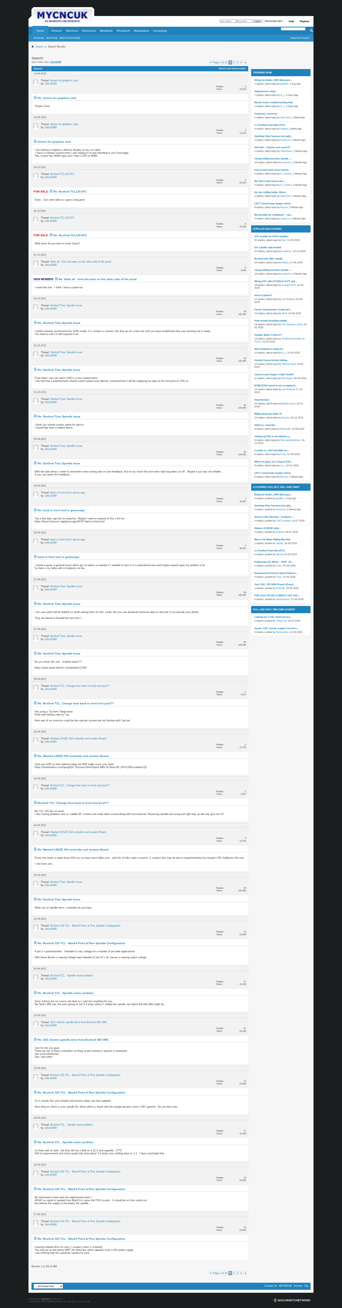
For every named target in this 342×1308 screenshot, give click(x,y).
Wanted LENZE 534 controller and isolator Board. (78, 738)
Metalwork (106, 30)
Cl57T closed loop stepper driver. (272, 203)
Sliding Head (289, 364)
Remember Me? (274, 21)
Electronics (89, 30)
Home (40, 30)
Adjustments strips (265, 91)
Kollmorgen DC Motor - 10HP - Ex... (274, 562)
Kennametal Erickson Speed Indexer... (275, 573)
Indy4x (285, 262)
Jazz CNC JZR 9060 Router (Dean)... (274, 584)
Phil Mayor (287, 378)
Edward (280, 532)
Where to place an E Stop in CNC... (273, 461)
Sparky (284, 128)
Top (306, 1285)
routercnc (287, 162)
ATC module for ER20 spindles (271, 236)
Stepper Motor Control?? (268, 335)
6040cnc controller (265, 425)
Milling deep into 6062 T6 (268, 414)
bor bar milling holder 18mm (270, 192)
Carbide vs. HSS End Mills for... (271, 450)
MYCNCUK (285, 1285)
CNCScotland (283, 520)
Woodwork (123, 30)
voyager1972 (289, 285)
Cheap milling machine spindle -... (273, 158)
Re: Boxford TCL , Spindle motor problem (65, 993)
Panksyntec (282, 632)
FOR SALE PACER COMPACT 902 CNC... (277, 595)
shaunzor (285, 140)
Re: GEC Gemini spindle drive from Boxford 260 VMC (73, 1039)
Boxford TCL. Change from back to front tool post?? (80, 685)
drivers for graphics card (64, 80)
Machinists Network (292, 1300)
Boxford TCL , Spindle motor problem (71, 975)
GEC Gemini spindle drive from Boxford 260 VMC (78, 1022)
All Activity (38, 38)
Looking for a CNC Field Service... (273, 617)
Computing (160, 30)
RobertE (280, 588)
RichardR (285, 429)
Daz (284, 240)
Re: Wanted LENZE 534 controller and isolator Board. (73, 756)
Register (305, 21)
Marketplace (141, 30)
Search (39, 46)
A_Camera (286, 173)
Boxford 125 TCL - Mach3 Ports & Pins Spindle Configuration (85, 925)
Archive (298, 1285)
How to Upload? (263, 295)
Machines (72, 30)
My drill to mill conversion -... (270, 181)
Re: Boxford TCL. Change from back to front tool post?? (76, 703)
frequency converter (265, 113)
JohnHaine (286, 151)
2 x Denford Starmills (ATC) (269, 125)
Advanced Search (300, 38)
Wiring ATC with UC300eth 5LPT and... (275, 281)
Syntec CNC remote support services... (276, 628)
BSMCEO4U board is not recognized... (275, 385)
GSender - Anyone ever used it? (272, 147)
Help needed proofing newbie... (271, 320)
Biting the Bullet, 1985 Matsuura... (273, 80)
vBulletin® (45, 1299)
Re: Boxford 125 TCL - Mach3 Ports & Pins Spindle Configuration (81, 943)
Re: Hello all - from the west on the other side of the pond (98, 279)
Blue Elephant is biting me (268, 349)
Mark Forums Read (70, 38)
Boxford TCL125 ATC (62, 174)
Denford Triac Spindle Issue (66, 305)
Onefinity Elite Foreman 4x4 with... (273, 136)
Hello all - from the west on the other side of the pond (80, 261)
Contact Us (270, 1285)
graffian (284, 84)
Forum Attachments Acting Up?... (273, 309)
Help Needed (261, 399)
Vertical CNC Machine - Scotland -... (274, 517)
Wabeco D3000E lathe (266, 528)
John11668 (50, 83)
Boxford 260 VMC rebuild (268, 258)
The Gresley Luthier (292, 324)
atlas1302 (285, 117)
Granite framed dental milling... (271, 360)
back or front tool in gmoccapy (67, 492)
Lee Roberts (288, 299)
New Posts (52, 38)
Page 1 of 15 (220, 62)
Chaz (283, 454)
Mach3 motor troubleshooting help (273, 102)
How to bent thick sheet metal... (271, 170)
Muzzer (284, 207)
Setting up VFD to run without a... (272, 436)
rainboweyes (283, 599)
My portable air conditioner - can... (273, 214)
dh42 (284, 313)
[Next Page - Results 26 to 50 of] (245, 63)
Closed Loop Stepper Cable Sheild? (274, 374)
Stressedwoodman (290, 440)
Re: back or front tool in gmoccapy (61, 510)
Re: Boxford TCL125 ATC (70, 191)
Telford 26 (281, 620)
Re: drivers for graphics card (57, 98)
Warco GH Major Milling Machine (272, 539)
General (56, 30)
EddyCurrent (288, 403)
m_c (282, 95)
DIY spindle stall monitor (268, 247)
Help (291, 21)
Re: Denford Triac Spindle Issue (59, 322)
